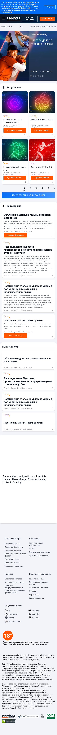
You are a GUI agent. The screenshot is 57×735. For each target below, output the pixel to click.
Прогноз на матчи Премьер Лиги (23, 320)
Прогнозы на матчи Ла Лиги (42, 120)
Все (21, 27)
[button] (16, 539)
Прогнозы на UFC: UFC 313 (41, 167)
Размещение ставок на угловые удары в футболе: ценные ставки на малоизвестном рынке (28, 289)
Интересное (7, 27)
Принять (50, 7)
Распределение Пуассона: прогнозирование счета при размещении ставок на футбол (28, 249)
